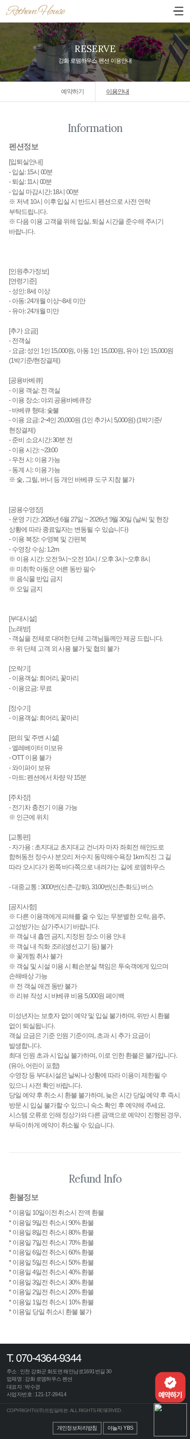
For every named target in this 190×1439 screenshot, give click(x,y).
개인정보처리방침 (77, 1428)
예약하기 (72, 91)
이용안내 (117, 91)
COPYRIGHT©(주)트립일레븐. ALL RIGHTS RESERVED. (64, 1410)
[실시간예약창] (170, 1386)
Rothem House (35, 11)
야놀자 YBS (120, 1428)
